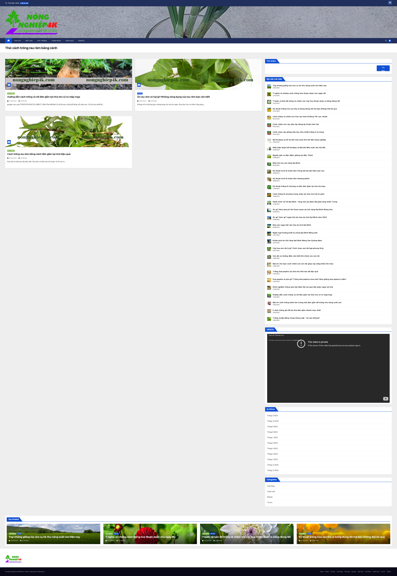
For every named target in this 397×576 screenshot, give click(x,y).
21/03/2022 (13, 101)
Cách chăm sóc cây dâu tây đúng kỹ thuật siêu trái (296, 124)
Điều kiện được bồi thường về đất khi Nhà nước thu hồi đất (299, 148)
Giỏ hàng (347, 571)
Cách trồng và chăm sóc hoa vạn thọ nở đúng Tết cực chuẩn (300, 117)
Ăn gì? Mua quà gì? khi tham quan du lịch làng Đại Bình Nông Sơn (303, 210)
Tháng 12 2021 (273, 465)
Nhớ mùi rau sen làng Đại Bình (286, 163)
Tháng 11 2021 (273, 470)
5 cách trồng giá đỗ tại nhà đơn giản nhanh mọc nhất (297, 310)
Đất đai (29, 41)
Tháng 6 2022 (272, 443)
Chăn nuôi (56, 41)
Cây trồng (42, 41)
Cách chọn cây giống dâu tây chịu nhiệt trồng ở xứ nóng (298, 132)
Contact (333, 571)
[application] (328, 368)
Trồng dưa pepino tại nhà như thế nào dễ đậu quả (295, 272)
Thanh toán (375, 571)
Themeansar (40, 571)
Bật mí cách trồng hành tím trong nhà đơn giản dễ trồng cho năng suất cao (307, 302)
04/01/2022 (13, 158)
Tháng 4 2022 (272, 448)
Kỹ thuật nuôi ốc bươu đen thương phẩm (291, 179)
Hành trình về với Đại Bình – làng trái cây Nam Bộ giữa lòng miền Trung (305, 202)
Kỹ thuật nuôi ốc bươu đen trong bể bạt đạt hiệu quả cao (298, 171)
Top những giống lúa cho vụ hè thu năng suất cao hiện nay (299, 86)
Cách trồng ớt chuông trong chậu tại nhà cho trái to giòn (298, 194)
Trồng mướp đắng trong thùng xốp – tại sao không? (296, 318)
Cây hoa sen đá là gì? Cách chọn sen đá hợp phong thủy (298, 248)
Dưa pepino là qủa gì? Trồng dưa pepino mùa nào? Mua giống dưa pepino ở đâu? (309, 279)
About (327, 571)
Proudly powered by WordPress (14, 571)
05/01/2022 (143, 101)
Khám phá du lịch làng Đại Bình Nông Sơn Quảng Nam (297, 241)
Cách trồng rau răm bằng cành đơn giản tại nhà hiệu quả (39, 154)
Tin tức (17, 41)
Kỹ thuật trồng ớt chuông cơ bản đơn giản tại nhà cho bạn (299, 186)
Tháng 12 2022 (273, 421)
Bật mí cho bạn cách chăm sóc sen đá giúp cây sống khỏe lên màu (303, 264)
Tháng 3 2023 (272, 416)
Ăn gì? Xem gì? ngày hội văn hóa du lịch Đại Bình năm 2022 (300, 217)
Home (322, 571)
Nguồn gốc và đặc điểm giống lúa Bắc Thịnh (293, 155)
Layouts (353, 571)
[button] (386, 41)
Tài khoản (368, 571)
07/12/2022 (305, 540)
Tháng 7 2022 (272, 437)
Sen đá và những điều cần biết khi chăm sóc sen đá (296, 256)
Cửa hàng (340, 571)
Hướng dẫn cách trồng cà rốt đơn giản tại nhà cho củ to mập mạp (43, 96)
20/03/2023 (15, 540)
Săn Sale (70, 41)
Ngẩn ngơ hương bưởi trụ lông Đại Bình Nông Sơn (295, 233)
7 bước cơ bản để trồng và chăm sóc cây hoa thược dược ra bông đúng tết (306, 101)
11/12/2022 (111, 540)
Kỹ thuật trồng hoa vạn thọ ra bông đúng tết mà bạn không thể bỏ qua (305, 109)
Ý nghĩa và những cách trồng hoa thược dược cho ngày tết (299, 93)
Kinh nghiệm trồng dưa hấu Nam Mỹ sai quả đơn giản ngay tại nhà (303, 287)
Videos (81, 41)
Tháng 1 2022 (272, 459)
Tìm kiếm (271, 61)
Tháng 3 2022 (272, 454)
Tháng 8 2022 (272, 432)
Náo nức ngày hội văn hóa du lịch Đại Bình (292, 225)
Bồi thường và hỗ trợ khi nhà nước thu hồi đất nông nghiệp (299, 140)
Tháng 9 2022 (272, 426)
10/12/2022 (208, 540)
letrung (23, 101)
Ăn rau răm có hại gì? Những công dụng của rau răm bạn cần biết (173, 96)
